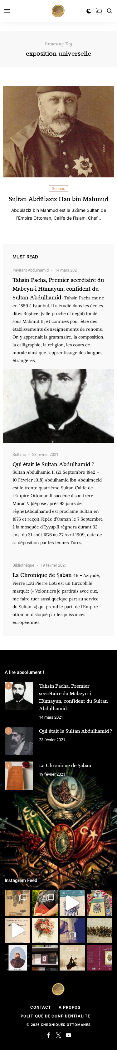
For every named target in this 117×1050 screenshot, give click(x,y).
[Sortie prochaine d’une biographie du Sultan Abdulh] (99, 958)
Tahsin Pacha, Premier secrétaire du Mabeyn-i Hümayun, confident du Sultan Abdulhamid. (58, 288)
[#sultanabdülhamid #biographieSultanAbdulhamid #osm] (45, 958)
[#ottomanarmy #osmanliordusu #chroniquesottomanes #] (99, 930)
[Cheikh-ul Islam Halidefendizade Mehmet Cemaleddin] (17, 958)
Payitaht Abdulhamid (30, 270)
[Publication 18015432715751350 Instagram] (17, 930)
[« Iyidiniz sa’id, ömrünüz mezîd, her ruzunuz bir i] (45, 930)
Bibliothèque (23, 565)
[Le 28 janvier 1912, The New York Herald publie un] (17, 903)
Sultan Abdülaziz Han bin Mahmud (59, 199)
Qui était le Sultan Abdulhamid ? (53, 464)
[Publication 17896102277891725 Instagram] (72, 903)
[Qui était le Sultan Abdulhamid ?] (19, 741)
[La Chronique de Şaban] (19, 776)
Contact (40, 1007)
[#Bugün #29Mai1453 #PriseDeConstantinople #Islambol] (72, 958)
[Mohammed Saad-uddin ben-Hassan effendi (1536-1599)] (72, 930)
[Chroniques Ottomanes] (58, 10)
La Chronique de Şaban (42, 574)
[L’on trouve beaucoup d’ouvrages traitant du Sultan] (99, 903)
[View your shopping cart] (99, 10)
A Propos (69, 1007)
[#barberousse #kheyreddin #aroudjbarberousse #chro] (45, 903)
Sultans (58, 188)
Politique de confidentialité (55, 1016)
